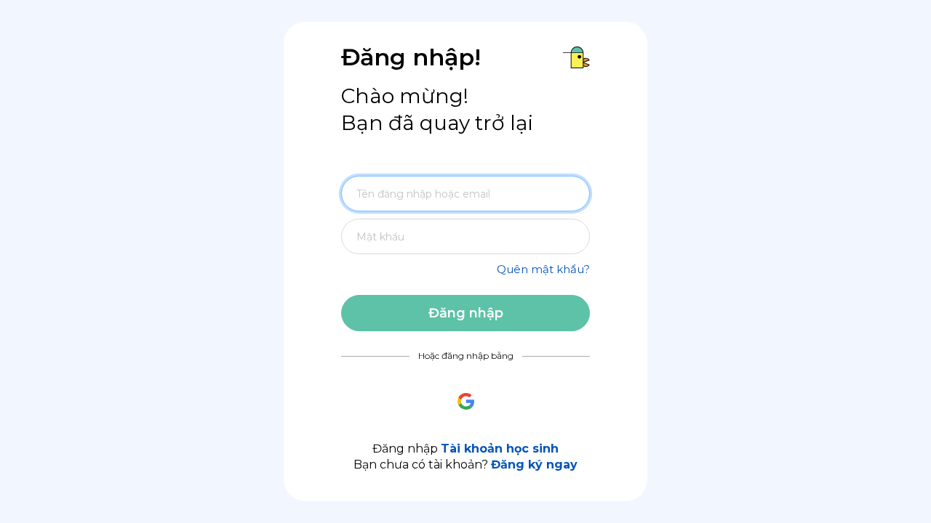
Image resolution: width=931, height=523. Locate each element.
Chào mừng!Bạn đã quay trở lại (437, 109)
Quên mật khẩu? (543, 269)
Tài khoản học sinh (500, 448)
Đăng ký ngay (534, 464)
